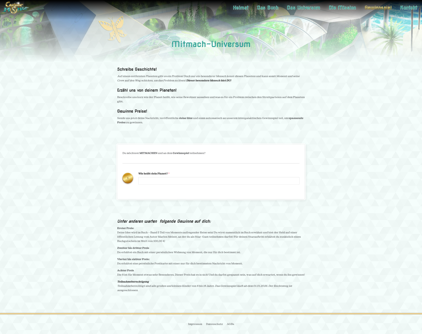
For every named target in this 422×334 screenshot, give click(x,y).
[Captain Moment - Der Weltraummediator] (16, 7)
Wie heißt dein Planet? (153, 173)
